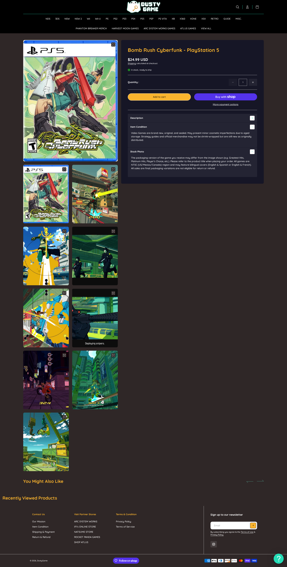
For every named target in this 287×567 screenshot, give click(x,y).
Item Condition (40, 526)
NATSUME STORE (83, 531)
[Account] (247, 7)
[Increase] (253, 82)
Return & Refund (41, 537)
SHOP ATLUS (81, 542)
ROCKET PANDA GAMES (87, 537)
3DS (57, 18)
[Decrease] (233, 82)
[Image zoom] (113, 44)
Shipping (132, 63)
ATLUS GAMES (188, 28)
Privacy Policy (123, 521)
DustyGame (42, 560)
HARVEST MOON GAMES (125, 28)
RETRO (215, 18)
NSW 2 (78, 18)
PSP (151, 18)
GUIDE (227, 18)
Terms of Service (125, 526)
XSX (203, 18)
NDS (48, 18)
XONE (193, 18)
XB (173, 18)
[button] (110, 100)
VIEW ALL (206, 28)
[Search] (238, 7)
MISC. (239, 18)
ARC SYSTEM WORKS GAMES (159, 28)
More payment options (225, 104)
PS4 (133, 18)
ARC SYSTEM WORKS (85, 521)
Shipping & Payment (43, 531)
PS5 (142, 18)
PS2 (115, 18)
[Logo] (143, 7)
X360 (182, 18)
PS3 (124, 18)
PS (107, 18)
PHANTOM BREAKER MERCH (91, 28)
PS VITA (162, 18)
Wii (88, 18)
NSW (67, 18)
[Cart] (255, 7)
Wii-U (98, 18)
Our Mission (38, 521)
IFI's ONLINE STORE (85, 526)
